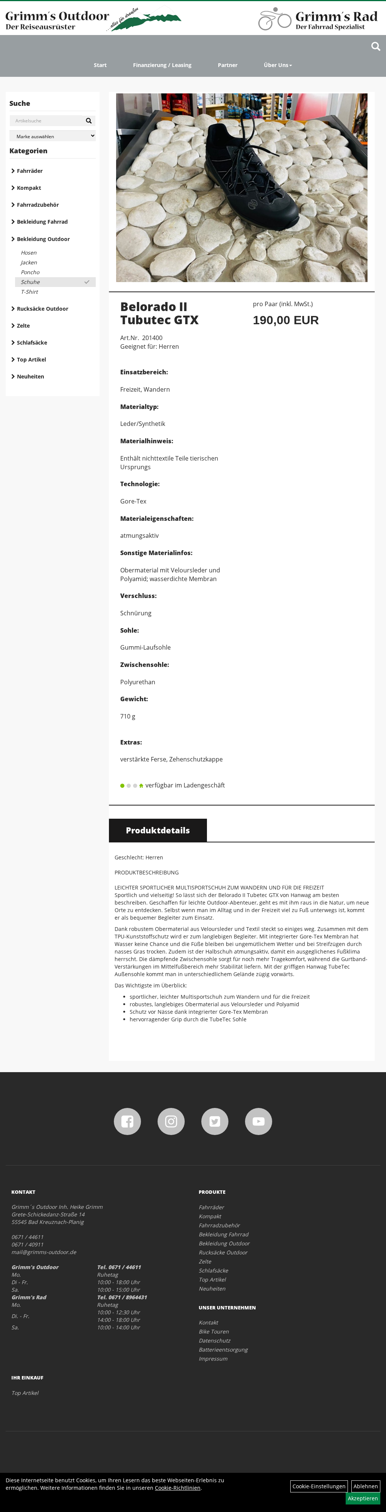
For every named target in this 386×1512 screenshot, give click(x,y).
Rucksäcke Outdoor (42, 308)
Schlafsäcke (32, 342)
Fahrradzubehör (38, 204)
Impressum (213, 1358)
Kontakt (208, 1322)
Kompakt (29, 187)
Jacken (29, 262)
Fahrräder (30, 170)
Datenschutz (214, 1340)
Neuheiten (30, 376)
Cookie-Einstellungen (319, 1486)
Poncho (30, 272)
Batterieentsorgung (223, 1349)
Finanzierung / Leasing (162, 65)
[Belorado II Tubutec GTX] (242, 187)
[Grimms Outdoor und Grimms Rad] (94, 18)
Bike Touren (214, 1331)
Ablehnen (366, 1486)
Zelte (23, 325)
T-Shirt (29, 291)
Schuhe (30, 281)
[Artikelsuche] (375, 47)
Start (100, 65)
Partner (227, 65)
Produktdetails (158, 830)
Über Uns (276, 65)
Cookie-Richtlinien (178, 1487)
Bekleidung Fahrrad (42, 221)
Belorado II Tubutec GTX (159, 313)
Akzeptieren (363, 1498)
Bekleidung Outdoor (43, 239)
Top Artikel (31, 359)
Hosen (29, 252)
